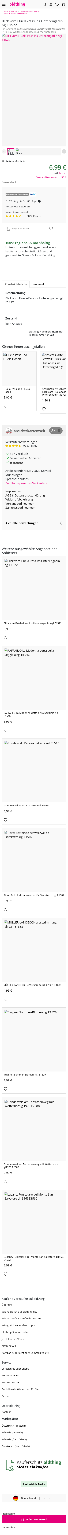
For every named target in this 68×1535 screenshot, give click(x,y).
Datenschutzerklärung (30, 495)
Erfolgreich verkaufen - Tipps (19, 1325)
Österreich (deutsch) (14, 1425)
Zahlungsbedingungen (20, 508)
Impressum (13, 491)
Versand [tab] (38, 284)
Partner (6, 1396)
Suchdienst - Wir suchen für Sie (20, 1389)
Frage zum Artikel (20, 228)
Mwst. (62, 173)
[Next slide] (64, 151)
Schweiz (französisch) (14, 1439)
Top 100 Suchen (11, 1382)
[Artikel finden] (44, 4)
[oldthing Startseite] (17, 4)
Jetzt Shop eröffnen (13, 1339)
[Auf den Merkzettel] (51, 228)
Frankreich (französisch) (16, 1446)
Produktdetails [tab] (16, 284)
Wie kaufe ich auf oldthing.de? (19, 1311)
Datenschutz (9, 1527)
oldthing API (9, 1346)
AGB (8, 495)
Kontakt (6, 1412)
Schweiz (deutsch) (12, 1432)
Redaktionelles (10, 1375)
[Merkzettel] (57, 4)
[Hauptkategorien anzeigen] (3, 4)
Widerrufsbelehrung (19, 499)
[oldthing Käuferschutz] (34, 1465)
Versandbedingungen (19, 504)
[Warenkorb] (63, 4)
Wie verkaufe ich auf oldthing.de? (21, 1318)
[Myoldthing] (51, 4)
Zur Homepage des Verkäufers (26, 483)
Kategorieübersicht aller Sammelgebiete (25, 1353)
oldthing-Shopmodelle (15, 1332)
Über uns (7, 1304)
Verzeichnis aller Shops (15, 1368)
